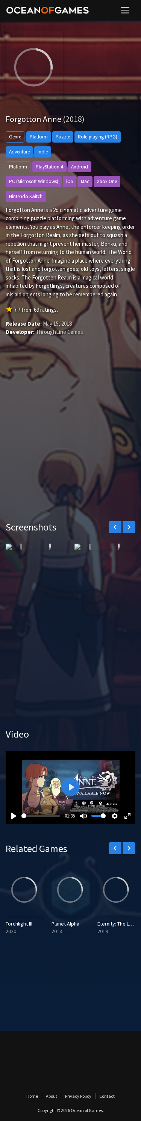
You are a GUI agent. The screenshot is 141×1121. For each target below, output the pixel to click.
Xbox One (107, 181)
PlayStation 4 (49, 167)
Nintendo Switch (25, 196)
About (51, 1096)
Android (79, 167)
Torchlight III (19, 923)
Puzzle (63, 137)
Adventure (19, 152)
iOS (69, 181)
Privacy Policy (78, 1096)
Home (32, 1096)
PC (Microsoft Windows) (33, 181)
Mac (85, 181)
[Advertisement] (70, 439)
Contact (107, 1096)
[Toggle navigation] (125, 10)
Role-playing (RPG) (97, 137)
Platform (39, 137)
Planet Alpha (65, 923)
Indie (43, 152)
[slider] (40, 815)
